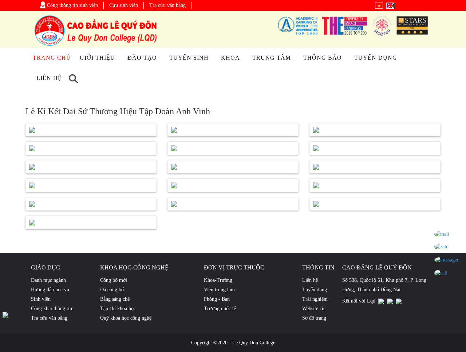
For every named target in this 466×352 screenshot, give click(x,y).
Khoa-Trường (218, 280)
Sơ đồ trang (314, 318)
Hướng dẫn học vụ (50, 289)
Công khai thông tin (51, 308)
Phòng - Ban (217, 299)
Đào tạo (142, 58)
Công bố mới (113, 280)
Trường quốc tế (220, 308)
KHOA (230, 58)
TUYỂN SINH (189, 58)
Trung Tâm (271, 58)
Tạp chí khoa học (118, 308)
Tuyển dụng (375, 58)
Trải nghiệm (315, 299)
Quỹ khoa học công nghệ (125, 318)
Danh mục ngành (48, 280)
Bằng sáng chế (115, 299)
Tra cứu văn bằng (167, 5)
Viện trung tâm (219, 289)
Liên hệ (49, 78)
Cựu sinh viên (123, 5)
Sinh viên (41, 299)
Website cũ (313, 308)
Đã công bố (112, 289)
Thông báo (322, 58)
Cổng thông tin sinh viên (72, 5)
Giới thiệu (97, 58)
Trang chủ (52, 58)
